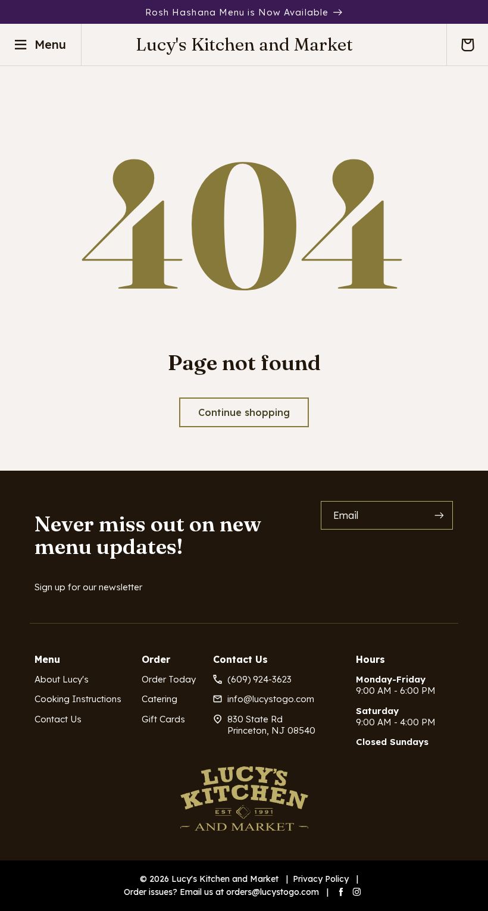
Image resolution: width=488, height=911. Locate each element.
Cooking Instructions (78, 699)
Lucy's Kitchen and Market (225, 879)
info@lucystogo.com (270, 699)
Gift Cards (163, 719)
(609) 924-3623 (259, 679)
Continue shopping (244, 412)
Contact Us (58, 719)
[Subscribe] (439, 515)
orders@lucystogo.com (272, 892)
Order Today (169, 679)
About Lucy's (62, 679)
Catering (159, 699)
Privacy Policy (321, 879)
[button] (467, 44)
